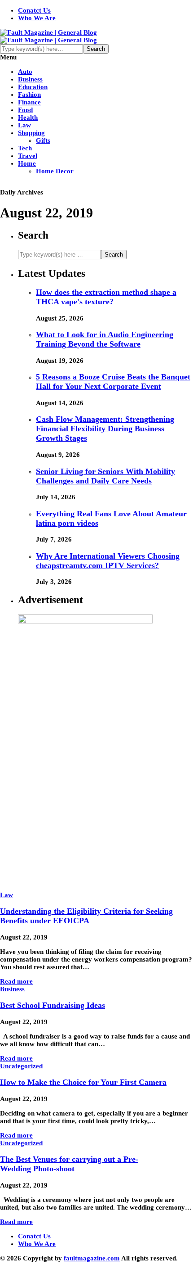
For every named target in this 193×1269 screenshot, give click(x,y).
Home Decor (55, 171)
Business (30, 79)
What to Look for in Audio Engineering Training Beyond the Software (104, 339)
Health (28, 117)
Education (33, 86)
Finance (29, 102)
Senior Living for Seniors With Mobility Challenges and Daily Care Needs (105, 476)
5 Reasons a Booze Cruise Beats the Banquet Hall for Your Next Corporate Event (113, 381)
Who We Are (37, 18)
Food (25, 109)
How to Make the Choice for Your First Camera (83, 1082)
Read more (16, 981)
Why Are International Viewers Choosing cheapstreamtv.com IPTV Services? (108, 560)
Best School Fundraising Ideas (52, 1005)
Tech (25, 148)
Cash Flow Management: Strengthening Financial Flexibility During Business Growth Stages (105, 429)
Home (27, 163)
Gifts (43, 140)
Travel (27, 155)
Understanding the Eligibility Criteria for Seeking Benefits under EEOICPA (86, 916)
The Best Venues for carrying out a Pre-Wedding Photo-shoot (69, 1164)
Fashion (29, 94)
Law (24, 125)
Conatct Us (34, 10)
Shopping (31, 132)
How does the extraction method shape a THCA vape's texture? (106, 297)
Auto (25, 71)
